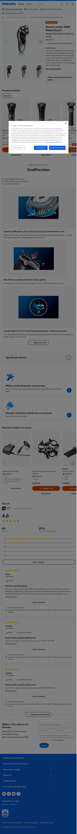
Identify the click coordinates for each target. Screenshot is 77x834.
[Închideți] (65, 123)
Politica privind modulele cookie (52, 142)
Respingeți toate (40, 148)
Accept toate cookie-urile (56, 148)
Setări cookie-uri (17, 148)
